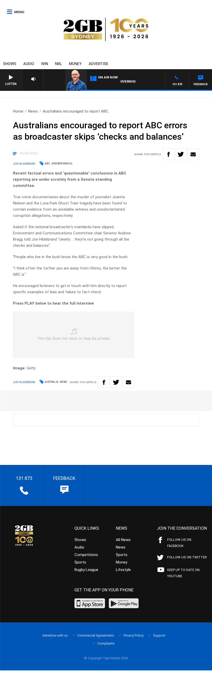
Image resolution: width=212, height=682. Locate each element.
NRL (58, 63)
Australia (51, 381)
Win (44, 63)
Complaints (106, 643)
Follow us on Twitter (187, 557)
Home (18, 111)
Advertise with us (55, 635)
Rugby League (86, 569)
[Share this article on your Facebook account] (168, 154)
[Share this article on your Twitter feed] (181, 154)
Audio (28, 63)
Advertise (98, 63)
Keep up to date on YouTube (183, 573)
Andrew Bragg (61, 163)
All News (123, 539)
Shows (9, 63)
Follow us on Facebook (179, 543)
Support (159, 635)
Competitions (86, 554)
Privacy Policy (133, 635)
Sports (80, 562)
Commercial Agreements (95, 635)
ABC (47, 163)
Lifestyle (123, 569)
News (33, 111)
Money (75, 63)
